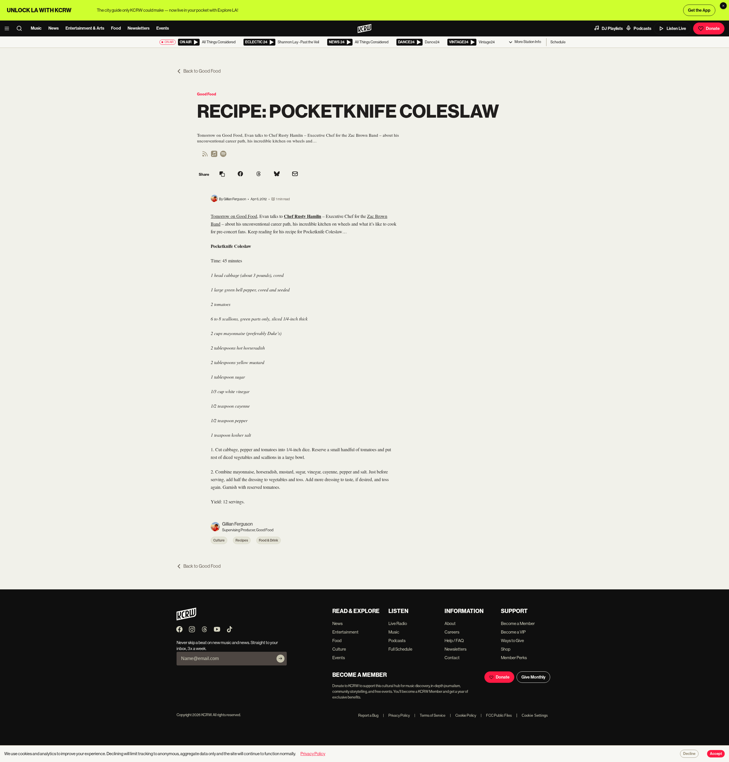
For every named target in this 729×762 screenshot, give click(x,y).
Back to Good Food (202, 71)
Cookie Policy (463, 715)
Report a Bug (368, 715)
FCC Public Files (496, 715)
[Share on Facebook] (240, 174)
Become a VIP (513, 632)
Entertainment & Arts (84, 28)
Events (162, 28)
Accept (716, 753)
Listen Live (676, 28)
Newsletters (139, 28)
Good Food (206, 94)
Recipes (242, 540)
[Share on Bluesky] (277, 174)
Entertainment (345, 632)
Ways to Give (512, 640)
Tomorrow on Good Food (234, 216)
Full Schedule (400, 649)
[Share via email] (295, 174)
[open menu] (8, 28)
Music (36, 28)
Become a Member (518, 623)
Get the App (699, 10)
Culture (219, 540)
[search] (21, 28)
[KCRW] (186, 618)
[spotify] (223, 155)
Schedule (558, 42)
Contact (452, 657)
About (450, 623)
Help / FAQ (454, 640)
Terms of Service (429, 715)
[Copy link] (222, 174)
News (53, 28)
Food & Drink (268, 540)
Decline (689, 753)
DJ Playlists (612, 28)
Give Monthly (533, 677)
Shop (505, 649)
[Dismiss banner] (723, 5)
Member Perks (514, 657)
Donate (713, 28)
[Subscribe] (280, 659)
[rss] (205, 155)
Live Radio (397, 623)
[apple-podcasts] (214, 155)
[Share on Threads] (258, 174)
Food (116, 28)
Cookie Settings (535, 715)
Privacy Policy (396, 715)
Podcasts (642, 28)
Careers (452, 632)
